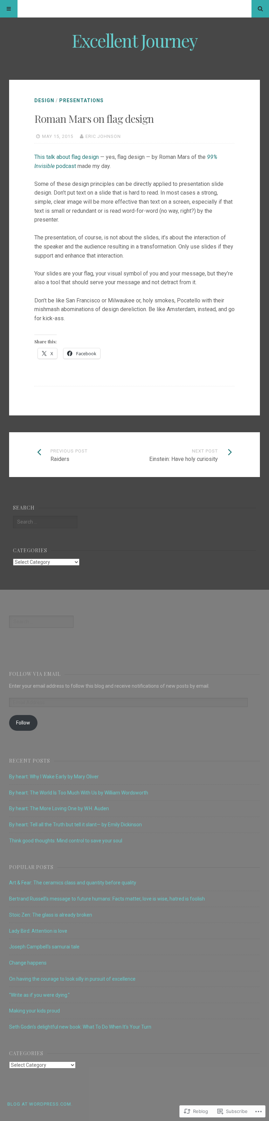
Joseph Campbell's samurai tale (44, 947)
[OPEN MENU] (9, 8)
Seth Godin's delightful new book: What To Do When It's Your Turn (80, 1027)
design (44, 100)
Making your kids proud (34, 1011)
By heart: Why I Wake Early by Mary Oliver (54, 776)
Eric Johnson (103, 136)
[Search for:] (45, 522)
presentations (81, 100)
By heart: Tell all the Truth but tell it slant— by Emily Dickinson (75, 824)
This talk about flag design (66, 157)
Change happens (28, 963)
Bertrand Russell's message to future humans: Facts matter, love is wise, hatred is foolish (107, 899)
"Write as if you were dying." (39, 995)
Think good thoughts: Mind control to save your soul (65, 840)
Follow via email (35, 674)
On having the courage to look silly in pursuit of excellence (72, 979)
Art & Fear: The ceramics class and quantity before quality (72, 882)
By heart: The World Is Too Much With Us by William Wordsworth (78, 793)
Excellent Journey (135, 40)
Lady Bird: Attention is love (38, 931)
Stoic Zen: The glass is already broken (50, 915)
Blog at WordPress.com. (40, 1104)
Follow (23, 723)
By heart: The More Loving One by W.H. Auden (59, 808)
